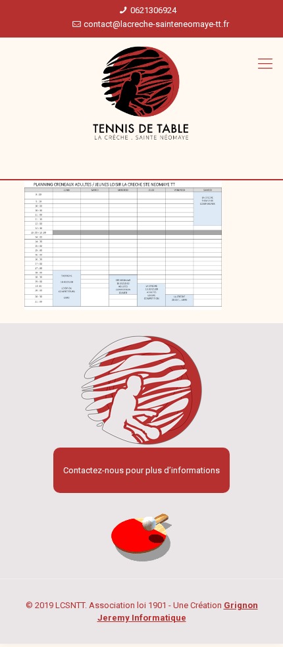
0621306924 (153, 10)
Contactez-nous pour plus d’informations (141, 470)
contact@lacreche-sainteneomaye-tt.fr (156, 24)
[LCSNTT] (141, 93)
